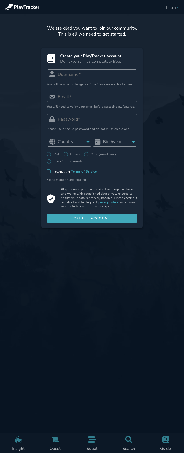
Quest (55, 448)
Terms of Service (84, 171)
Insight (18, 448)
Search (129, 448)
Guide (165, 448)
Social (92, 448)
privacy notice (108, 202)
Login (171, 7)
